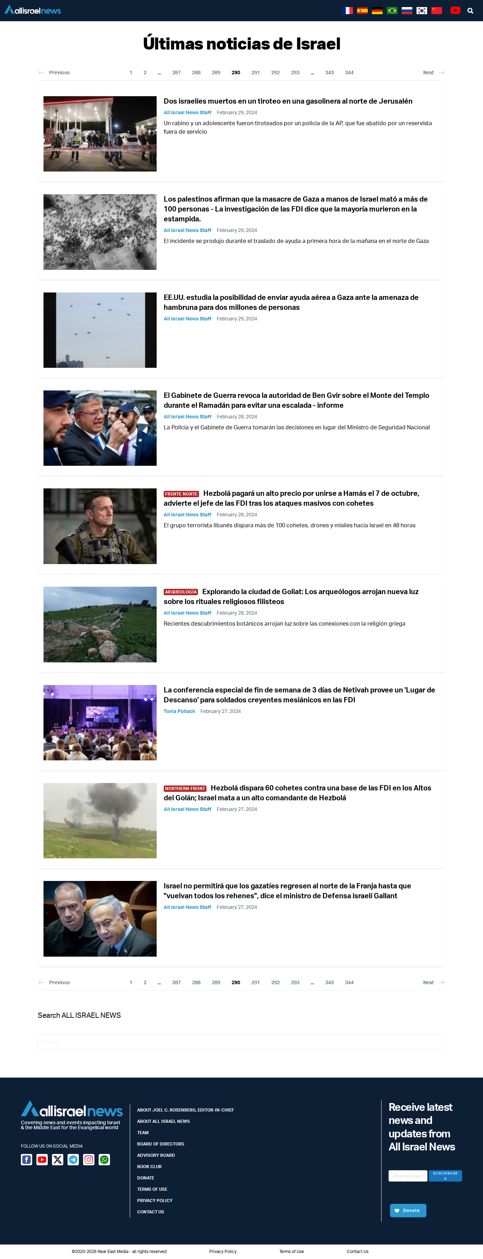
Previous (59, 72)
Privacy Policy (155, 1200)
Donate (145, 1177)
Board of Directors (160, 1144)
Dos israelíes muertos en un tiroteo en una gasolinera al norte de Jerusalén (288, 101)
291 (255, 72)
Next (428, 72)
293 (295, 72)
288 (196, 72)
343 (329, 72)
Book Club (149, 1166)
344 (349, 72)
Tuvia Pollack (179, 711)
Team (143, 1132)
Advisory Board (156, 1155)
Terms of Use (152, 1189)
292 (275, 72)
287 (176, 72)
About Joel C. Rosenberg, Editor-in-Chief (185, 1110)
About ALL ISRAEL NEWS (163, 1121)
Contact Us (150, 1211)
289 (216, 72)
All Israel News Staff (187, 112)
